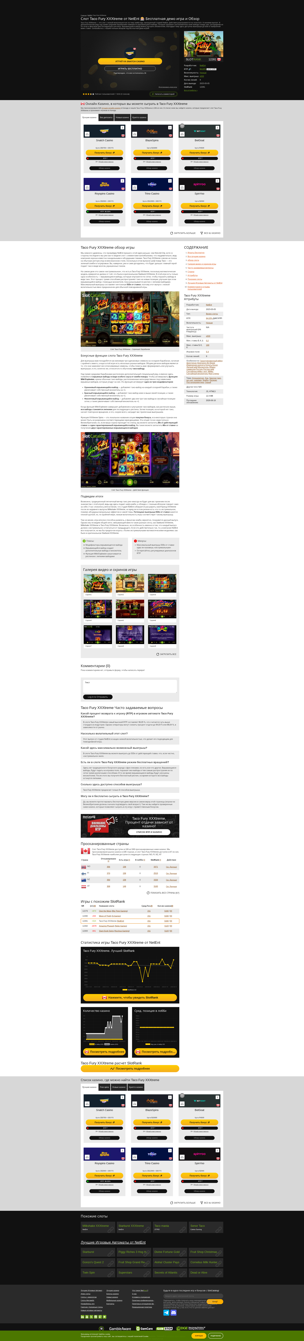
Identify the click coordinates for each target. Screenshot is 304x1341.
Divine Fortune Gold (167, 1251)
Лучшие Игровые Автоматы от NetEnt (205, 283)
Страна (191, 272)
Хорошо (199, 1336)
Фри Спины (213, 374)
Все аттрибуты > (190, 90)
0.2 (207, 341)
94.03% (203, 69)
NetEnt (203, 66)
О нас (134, 1294)
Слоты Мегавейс (87, 1300)
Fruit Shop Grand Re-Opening (135, 1262)
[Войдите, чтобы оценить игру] (88, 94)
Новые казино (112, 1297)
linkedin (82, 1315)
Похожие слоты (195, 279)
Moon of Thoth (105, 916)
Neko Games (120, 926)
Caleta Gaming (196, 1229)
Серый (208, 382)
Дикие (212, 363)
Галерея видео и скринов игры (202, 264)
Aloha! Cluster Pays (166, 1262)
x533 (202, 76)
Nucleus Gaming (122, 931)
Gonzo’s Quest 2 (93, 1262)
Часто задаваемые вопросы (201, 268)
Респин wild (208, 369)
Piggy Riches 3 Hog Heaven (135, 1251)
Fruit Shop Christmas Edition (206, 1251)
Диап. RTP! (211, 69)
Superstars (125, 1272)
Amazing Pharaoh (106, 926)
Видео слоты (212, 314)
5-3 (207, 352)
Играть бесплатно (130, 68)
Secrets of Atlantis (165, 1272)
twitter (91, 1315)
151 (149, 911)
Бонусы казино (112, 1294)
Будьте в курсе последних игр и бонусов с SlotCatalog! (191, 1290)
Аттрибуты (193, 275)
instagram (95, 1315)
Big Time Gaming (119, 911)
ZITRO (157, 1229)
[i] (108, 861)
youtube (87, 1315)
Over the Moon (105, 911)
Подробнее (216, 1336)
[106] (166, 911)
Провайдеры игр (88, 1304)
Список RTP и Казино (149, 832)
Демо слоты (85, 1294)
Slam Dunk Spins (106, 931)
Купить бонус (211, 365)
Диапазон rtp (203, 363)
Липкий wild (191, 367)
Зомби (205, 380)
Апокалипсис (198, 378)
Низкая (203, 73)
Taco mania (161, 1225)
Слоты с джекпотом (89, 1297)
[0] (171, 911)
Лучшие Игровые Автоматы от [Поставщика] (99, 1290)
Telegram (166, 1310)
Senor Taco (197, 1225)
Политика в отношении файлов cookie (147, 1304)
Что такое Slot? (140, 1290)
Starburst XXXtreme (131, 1225)
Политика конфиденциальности (145, 1300)
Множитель (203, 367)
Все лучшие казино (196, 256)
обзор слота (193, 260)
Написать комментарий (164, 94)
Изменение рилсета (195, 365)
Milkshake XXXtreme (96, 1225)
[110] (166, 926)
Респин (199, 369)
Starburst (88, 1251)
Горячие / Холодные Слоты (92, 1307)
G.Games (116, 916)
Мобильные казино (114, 1300)
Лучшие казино (112, 1290)
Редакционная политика (142, 1307)
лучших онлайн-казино (111, 108)
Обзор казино (104, 168)
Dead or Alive (198, 1272)
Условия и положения (141, 1297)
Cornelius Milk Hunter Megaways (206, 1262)
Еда (206, 378)
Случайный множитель (197, 374)
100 (207, 345)
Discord (173, 1310)
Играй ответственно (106, 162)
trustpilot (104, 1315)
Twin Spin (89, 1272)
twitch (100, 1315)
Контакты (110, 1304)
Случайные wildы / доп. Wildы (199, 371)
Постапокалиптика (195, 382)
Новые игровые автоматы (91, 1310)
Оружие (213, 380)
